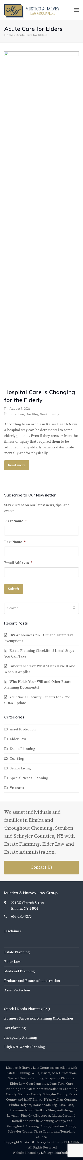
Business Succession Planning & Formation (38, 1018)
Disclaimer (12, 931)
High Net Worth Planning (24, 1047)
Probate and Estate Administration (32, 981)
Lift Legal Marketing (56, 1153)
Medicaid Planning (19, 971)
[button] (76, 10)
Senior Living (49, 414)
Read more (16, 465)
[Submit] (74, 608)
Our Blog (32, 414)
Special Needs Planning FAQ (27, 1009)
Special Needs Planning (29, 778)
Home (8, 35)
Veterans (17, 788)
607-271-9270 (21, 916)
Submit (13, 589)
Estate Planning (22, 749)
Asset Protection (23, 729)
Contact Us (41, 867)
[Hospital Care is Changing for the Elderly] (41, 217)
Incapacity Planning (20, 1037)
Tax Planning (15, 1028)
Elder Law (17, 414)
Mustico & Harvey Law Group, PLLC (46, 1142)
